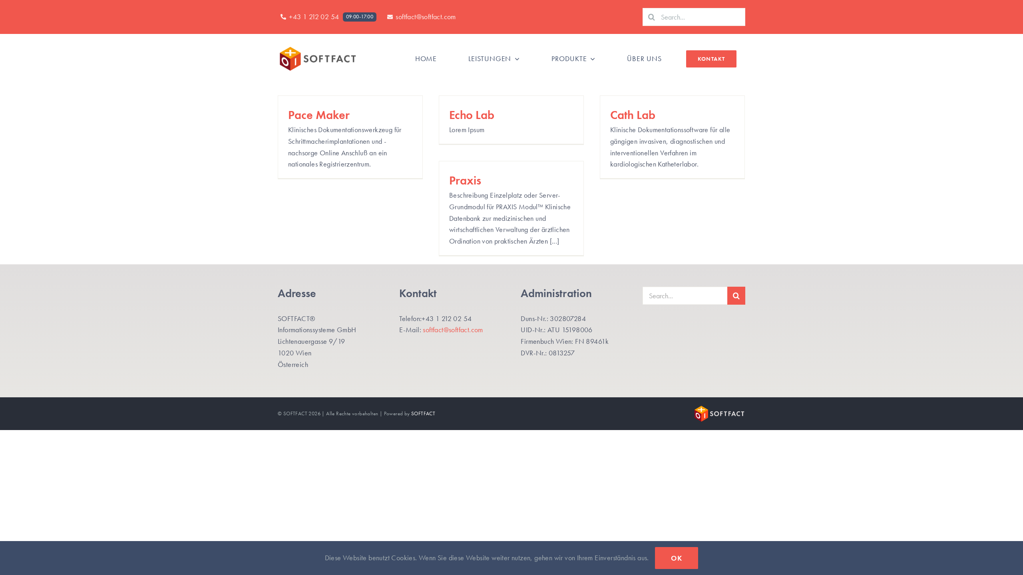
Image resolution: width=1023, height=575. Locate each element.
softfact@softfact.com (453, 329)
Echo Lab (471, 115)
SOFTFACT (423, 413)
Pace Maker (319, 115)
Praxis (465, 180)
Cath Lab (632, 115)
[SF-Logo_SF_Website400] (318, 48)
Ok (677, 558)
